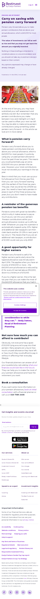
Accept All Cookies (20, 310)
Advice (4, 496)
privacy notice (28, 520)
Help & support (7, 537)
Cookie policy (19, 527)
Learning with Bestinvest (29, 476)
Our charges (25, 466)
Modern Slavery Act (26, 548)
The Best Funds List (27, 496)
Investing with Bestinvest (29, 492)
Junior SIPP (5, 473)
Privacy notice (23, 530)
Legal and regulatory (9, 548)
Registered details (8, 545)
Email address (6, 422)
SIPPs (3, 469)
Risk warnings (7, 534)
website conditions (7, 432)
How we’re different (27, 463)
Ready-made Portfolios (9, 476)
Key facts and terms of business (13, 541)
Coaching (5, 492)
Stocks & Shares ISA (8, 459)
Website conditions (9, 530)
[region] (20, 300)
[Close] (36, 286)
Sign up (34, 427)
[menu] (36, 4)
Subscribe (24, 499)
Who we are (25, 459)
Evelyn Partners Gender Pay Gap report (15, 555)
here (25, 578)
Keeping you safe (20, 534)
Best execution (22, 545)
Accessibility (6, 527)
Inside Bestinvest (26, 473)
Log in (30, 5)
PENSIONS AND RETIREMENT (11, 15)
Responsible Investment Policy (13, 552)
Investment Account (8, 466)
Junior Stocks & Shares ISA (10, 463)
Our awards (25, 469)
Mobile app (5, 480)
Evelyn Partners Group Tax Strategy (14, 558)
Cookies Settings (20, 305)
